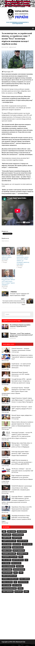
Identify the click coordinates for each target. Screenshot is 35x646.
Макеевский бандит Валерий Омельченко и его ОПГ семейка (20, 373)
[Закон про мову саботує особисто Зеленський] (8, 251)
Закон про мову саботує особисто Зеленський (6, 257)
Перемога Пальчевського (10, 579)
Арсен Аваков (7, 544)
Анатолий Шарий (18, 534)
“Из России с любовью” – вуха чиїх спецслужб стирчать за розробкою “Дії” (22, 470)
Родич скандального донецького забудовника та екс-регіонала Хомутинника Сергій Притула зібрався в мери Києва (17, 478)
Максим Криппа (7, 572)
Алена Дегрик (7, 534)
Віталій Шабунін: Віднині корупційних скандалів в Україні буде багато (20, 325)
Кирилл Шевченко (19, 569)
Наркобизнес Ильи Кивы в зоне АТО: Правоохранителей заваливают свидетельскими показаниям (22, 509)
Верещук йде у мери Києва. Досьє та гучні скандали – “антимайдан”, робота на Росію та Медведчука (22, 445)
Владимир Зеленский (9, 553)
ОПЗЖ (21, 572)
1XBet (4, 531)
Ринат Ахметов (24, 579)
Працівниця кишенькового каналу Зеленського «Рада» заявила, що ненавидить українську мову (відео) (23, 260)
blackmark (13, 47)
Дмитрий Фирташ (18, 560)
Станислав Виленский (9, 588)
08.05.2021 (5, 47)
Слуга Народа (7, 585)
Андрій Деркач (17, 538)
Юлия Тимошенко (8, 591)
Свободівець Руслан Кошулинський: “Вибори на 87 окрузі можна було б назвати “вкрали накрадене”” (8, 281)
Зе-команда (6, 563)
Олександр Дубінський (9, 576)
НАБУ (15, 572)
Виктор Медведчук (18, 550)
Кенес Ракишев (7, 569)
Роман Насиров (7, 582)
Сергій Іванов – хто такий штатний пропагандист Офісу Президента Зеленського (21, 366)
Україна (20, 588)
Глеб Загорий (7, 560)
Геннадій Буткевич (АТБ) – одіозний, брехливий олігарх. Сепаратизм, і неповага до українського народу (22, 381)
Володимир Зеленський (10, 557)
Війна (20, 557)
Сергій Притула (23, 582)
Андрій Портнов (22, 541)
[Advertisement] (17, 616)
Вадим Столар (7, 550)
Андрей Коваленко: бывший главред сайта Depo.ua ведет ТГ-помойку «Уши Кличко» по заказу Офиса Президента (22, 400)
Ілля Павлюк (11, 531)
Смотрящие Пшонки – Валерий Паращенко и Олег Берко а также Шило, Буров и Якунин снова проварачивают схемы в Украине (16, 390)
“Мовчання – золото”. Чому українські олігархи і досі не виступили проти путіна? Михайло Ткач (21, 335)
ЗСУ (26, 560)
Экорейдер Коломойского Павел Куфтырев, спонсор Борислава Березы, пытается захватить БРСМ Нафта (16, 518)
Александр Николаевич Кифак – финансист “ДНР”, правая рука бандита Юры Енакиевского (20, 453)
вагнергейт (18, 591)
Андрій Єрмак (6, 538)
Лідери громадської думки (11, 321)
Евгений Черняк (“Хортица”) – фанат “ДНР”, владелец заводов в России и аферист (22, 408)
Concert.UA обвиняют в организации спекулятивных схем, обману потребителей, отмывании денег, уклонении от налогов (17, 489)
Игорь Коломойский (8, 566)
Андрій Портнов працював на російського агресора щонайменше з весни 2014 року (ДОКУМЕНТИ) (22, 462)
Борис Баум (16, 544)
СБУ (15, 582)
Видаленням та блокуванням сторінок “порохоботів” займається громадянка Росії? (22, 357)
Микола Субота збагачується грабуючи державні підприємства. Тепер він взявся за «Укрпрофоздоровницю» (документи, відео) (17, 425)
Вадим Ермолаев (18, 547)
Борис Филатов (27, 544)
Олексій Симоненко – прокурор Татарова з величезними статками (21, 349)
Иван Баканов (16, 563)
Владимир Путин (22, 553)
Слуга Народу (17, 585)
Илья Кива (20, 566)
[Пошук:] (17, 314)
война (26, 591)
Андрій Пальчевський (9, 541)
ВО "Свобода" (7, 547)
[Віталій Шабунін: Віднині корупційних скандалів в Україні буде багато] (5, 328)
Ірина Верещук (22, 531)
